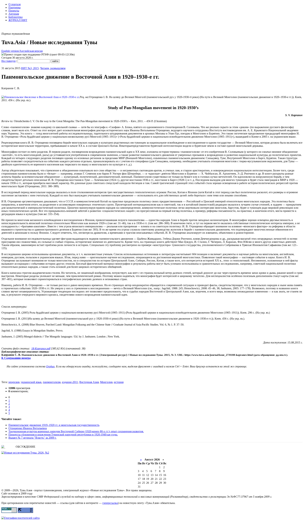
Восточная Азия (89, 382)
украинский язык (31, 382)
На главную (8, 60)
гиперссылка (110, 502)
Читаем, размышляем (52, 68)
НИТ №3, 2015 (30, 68)
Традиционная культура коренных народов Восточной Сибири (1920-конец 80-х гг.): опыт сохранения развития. (76, 431)
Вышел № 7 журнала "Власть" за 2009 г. (32, 437)
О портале (14, 4)
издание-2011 (70, 382)
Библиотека (15, 16)
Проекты (13, 10)
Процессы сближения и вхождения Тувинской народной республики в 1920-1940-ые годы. (63, 434)
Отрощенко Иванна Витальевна (27, 428)
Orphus (50, 366)
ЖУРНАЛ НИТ (17, 20)
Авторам (13, 13)
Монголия (106, 382)
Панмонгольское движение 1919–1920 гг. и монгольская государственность (53, 425)
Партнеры (14, 7)
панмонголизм (52, 382)
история (119, 382)
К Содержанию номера (16, 357)
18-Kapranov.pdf (40, 348)
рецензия (13, 382)
